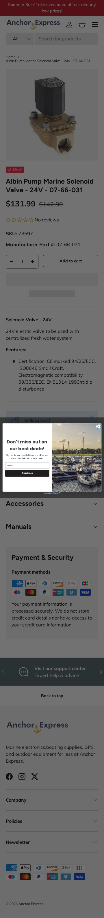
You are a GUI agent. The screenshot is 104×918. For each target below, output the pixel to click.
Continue (27, 473)
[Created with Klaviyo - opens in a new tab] (52, 493)
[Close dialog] (98, 426)
